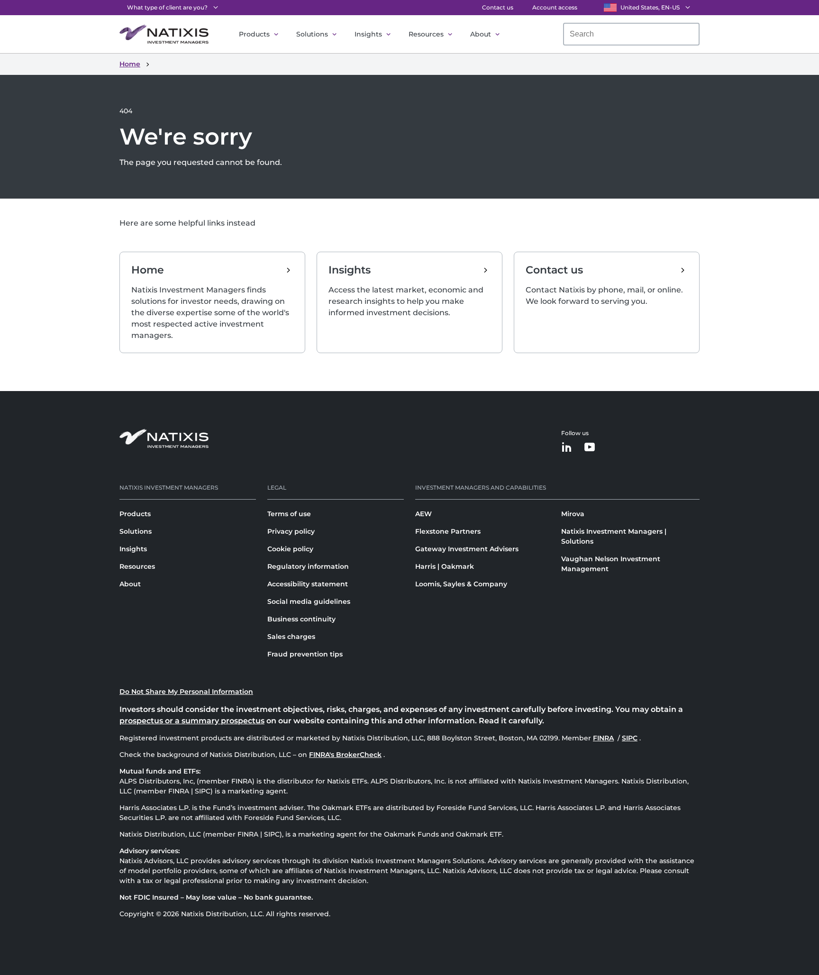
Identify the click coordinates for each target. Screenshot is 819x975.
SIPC (630, 738)
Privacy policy (291, 531)
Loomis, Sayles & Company (461, 584)
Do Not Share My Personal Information (186, 691)
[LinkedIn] (567, 447)
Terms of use (289, 514)
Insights (368, 34)
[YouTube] (589, 447)
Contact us (497, 7)
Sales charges (291, 636)
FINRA (604, 738)
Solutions (312, 34)
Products (254, 34)
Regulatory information (308, 566)
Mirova (572, 514)
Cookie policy (290, 549)
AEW (423, 514)
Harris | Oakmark (444, 566)
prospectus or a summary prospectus (191, 720)
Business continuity (301, 619)
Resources (426, 34)
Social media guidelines (308, 601)
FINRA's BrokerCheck (345, 754)
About (480, 34)
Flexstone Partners (448, 531)
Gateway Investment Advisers (467, 549)
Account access (554, 7)
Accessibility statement (307, 584)
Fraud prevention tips (305, 654)
